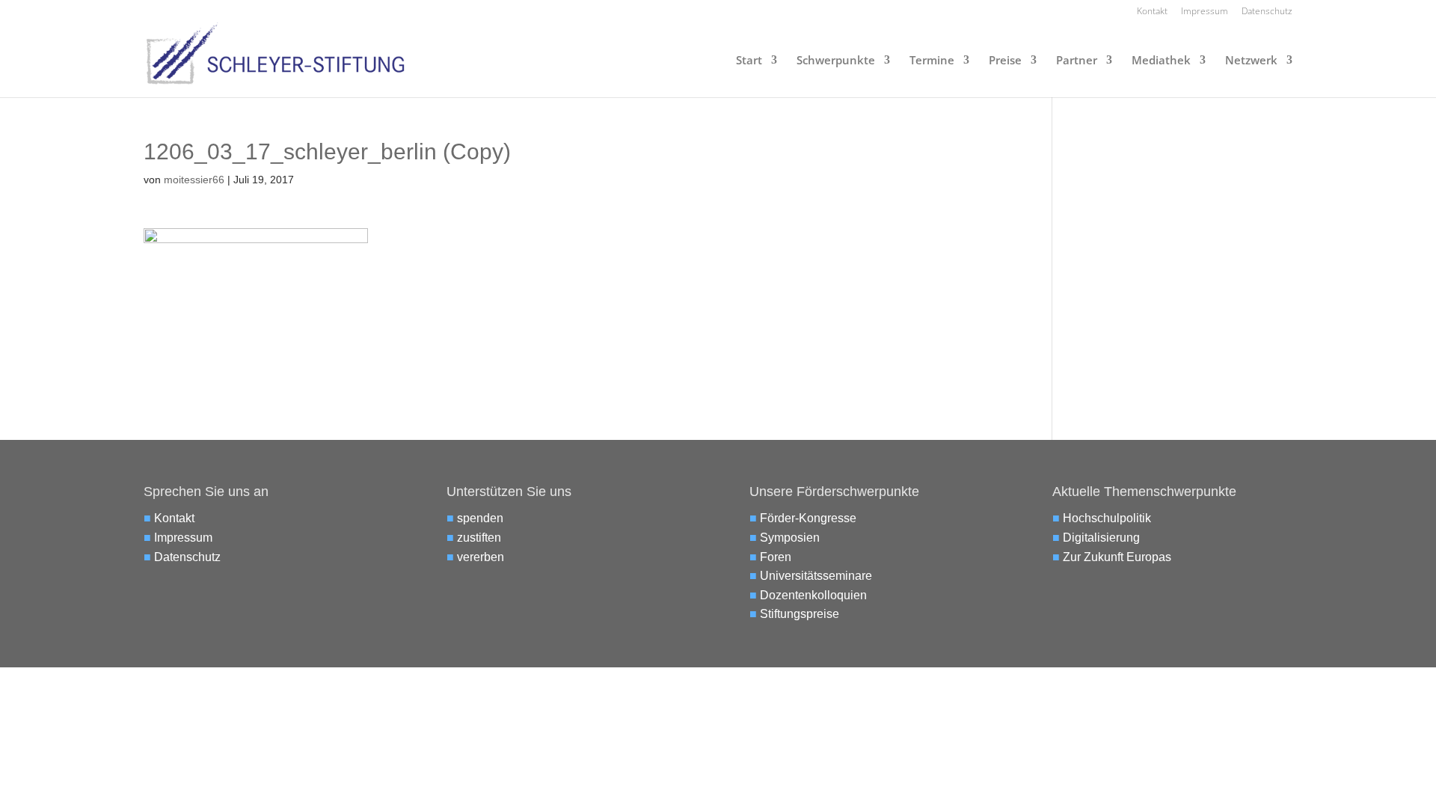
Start (749, 61)
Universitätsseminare (816, 575)
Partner (1076, 61)
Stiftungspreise (799, 613)
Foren (775, 557)
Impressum (1204, 12)
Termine (931, 61)
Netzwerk (1251, 61)
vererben (480, 557)
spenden (480, 518)
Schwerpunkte (836, 61)
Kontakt (1152, 12)
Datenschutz (1267, 12)
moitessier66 (194, 180)
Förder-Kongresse (808, 518)
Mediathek (1161, 61)
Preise (1005, 61)
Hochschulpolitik (1107, 518)
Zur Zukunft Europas (1117, 557)
